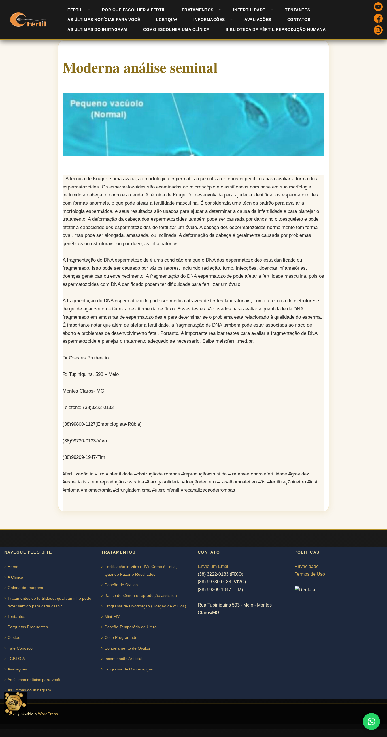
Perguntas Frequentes (28, 627)
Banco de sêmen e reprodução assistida (141, 595)
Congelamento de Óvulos (127, 648)
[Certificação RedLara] (15, 703)
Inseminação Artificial (123, 658)
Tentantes (297, 10)
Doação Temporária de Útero (131, 627)
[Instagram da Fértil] (378, 31)
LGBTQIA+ (167, 19)
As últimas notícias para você (103, 19)
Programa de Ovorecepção (129, 669)
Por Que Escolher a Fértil (134, 10)
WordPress (48, 714)
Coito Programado (121, 637)
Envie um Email (213, 566)
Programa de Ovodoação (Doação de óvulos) (145, 606)
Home (13, 566)
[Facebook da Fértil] (378, 19)
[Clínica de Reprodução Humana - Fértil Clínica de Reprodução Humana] (29, 19)
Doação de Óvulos (121, 584)
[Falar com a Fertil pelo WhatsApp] (371, 721)
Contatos (299, 19)
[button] (89, 10)
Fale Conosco (20, 648)
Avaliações (257, 19)
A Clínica (15, 577)
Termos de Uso (310, 574)
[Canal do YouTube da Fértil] (378, 7)
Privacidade (307, 566)
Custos (14, 637)
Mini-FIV (112, 616)
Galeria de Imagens (25, 587)
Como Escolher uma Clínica (176, 29)
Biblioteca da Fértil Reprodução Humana (276, 29)
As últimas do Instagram (97, 29)
